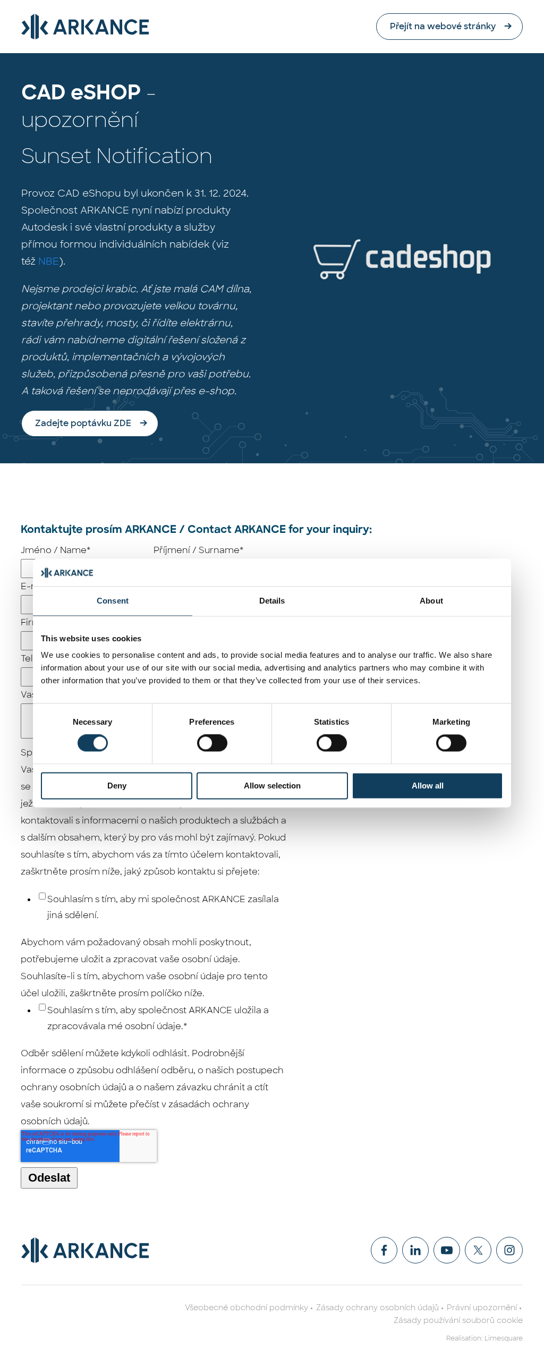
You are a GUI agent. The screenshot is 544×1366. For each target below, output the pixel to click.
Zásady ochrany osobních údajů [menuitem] (377, 1307)
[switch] (212, 743)
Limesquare (503, 1338)
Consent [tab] (113, 600)
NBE (48, 261)
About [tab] (431, 600)
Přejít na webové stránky (443, 26)
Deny (116, 785)
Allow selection (272, 785)
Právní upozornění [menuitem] (482, 1307)
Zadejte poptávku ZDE (83, 423)
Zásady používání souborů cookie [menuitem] (458, 1320)
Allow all (428, 785)
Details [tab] (272, 600)
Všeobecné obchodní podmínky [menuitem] (246, 1307)
